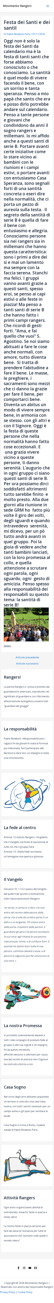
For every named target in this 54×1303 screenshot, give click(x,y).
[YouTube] (29, 1268)
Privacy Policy (7, 1292)
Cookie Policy (25, 1292)
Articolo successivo (27, 663)
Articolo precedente (27, 657)
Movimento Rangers (17, 6)
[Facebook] (18, 1268)
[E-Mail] (35, 1268)
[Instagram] (24, 1268)
